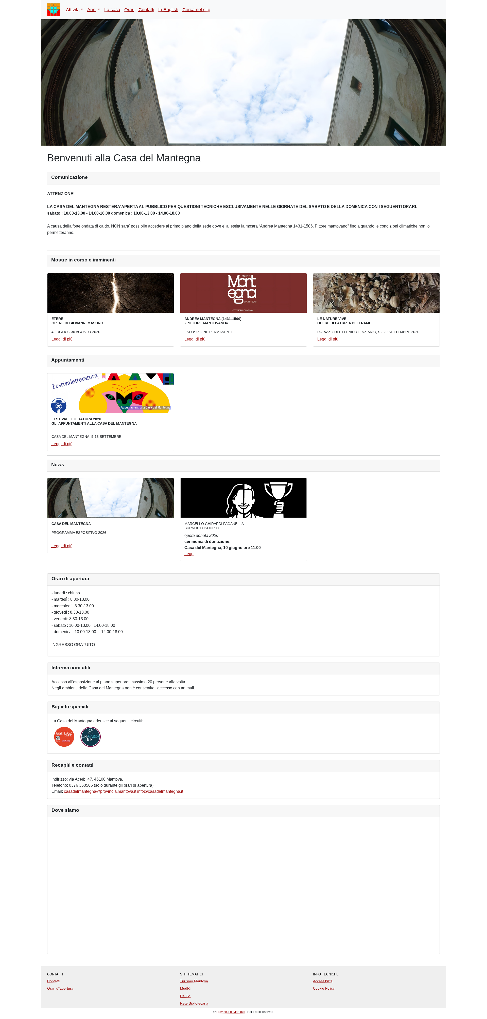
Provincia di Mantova (230, 1012)
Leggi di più (62, 339)
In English (168, 9)
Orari (129, 9)
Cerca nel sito (196, 9)
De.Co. (185, 996)
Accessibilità (323, 981)
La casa (112, 9)
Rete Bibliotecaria (194, 1003)
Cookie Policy (324, 988)
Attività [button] (73, 9)
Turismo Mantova (194, 981)
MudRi (185, 988)
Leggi (189, 554)
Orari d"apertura (60, 988)
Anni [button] (91, 9)
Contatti (146, 9)
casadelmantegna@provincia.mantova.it (100, 791)
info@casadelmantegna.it (160, 791)
